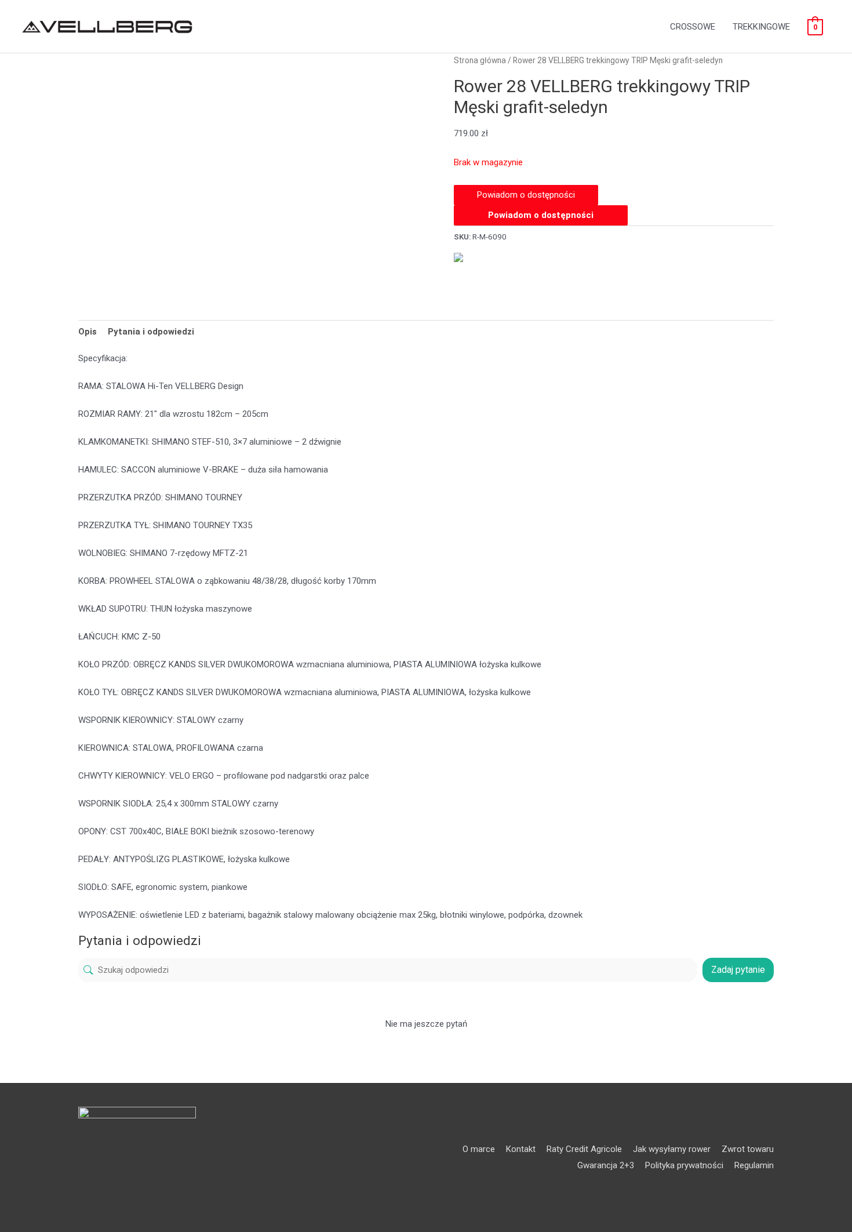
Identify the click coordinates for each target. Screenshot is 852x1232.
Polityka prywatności (684, 1165)
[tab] (87, 331)
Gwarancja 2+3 (605, 1165)
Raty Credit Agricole (584, 1149)
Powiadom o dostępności (541, 215)
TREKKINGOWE (761, 26)
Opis (87, 331)
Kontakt (521, 1149)
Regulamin (754, 1165)
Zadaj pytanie (738, 969)
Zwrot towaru (748, 1149)
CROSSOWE (692, 26)
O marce (479, 1149)
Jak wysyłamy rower (672, 1149)
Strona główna (480, 60)
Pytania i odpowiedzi (151, 331)
